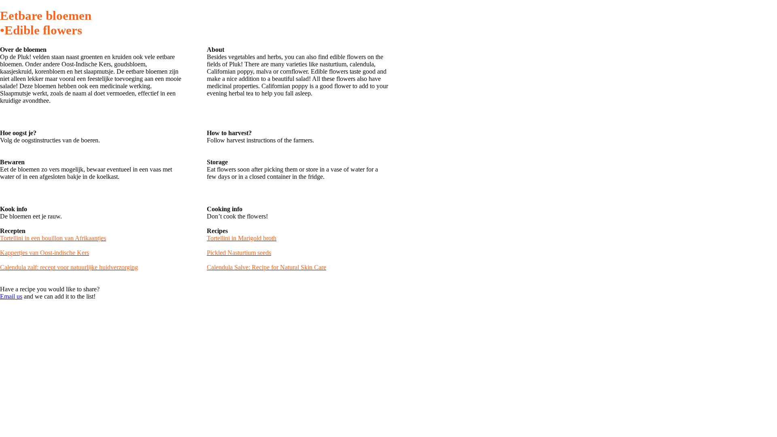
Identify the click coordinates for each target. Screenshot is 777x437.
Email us (11, 296)
